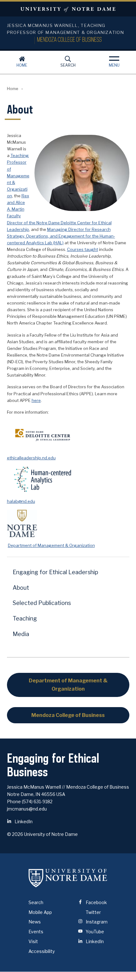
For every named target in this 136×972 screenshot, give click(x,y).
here (36, 400)
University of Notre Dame (68, 9)
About (21, 587)
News (34, 921)
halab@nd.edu (21, 501)
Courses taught (82, 249)
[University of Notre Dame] (68, 878)
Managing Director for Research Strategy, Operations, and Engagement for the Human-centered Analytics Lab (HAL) (61, 236)
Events (35, 931)
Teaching (25, 618)
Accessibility (41, 951)
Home (21, 65)
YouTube (94, 931)
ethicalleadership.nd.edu (31, 457)
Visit (33, 941)
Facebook (96, 902)
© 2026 (15, 834)
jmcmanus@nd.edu (27, 808)
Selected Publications (42, 603)
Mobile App (40, 912)
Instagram (96, 921)
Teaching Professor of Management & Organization (18, 175)
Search (68, 65)
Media (21, 634)
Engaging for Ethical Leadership (55, 572)
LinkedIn (23, 821)
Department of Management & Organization (51, 545)
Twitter (93, 912)
